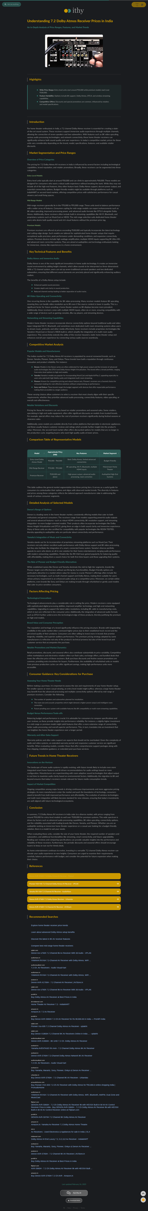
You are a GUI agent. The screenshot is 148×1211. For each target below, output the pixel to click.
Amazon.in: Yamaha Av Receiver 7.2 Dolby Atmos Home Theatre (59, 1124)
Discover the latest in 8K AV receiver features (50, 939)
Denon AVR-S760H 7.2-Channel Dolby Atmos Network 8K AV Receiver (61, 1056)
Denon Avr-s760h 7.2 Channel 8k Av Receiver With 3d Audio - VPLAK (61, 953)
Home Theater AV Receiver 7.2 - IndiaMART (50, 1004)
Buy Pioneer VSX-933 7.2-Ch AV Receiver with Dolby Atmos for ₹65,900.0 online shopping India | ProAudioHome (73, 1086)
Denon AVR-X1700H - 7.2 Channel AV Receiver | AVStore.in (57, 982)
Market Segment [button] (110, 453)
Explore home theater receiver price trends (49, 925)
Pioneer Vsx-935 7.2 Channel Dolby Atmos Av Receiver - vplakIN (59, 1026)
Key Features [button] (81, 453)
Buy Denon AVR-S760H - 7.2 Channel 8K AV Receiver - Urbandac (59, 1078)
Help (69, 1208)
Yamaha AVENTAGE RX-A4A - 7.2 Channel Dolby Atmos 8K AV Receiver (62, 1048)
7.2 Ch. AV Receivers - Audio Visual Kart (48, 968)
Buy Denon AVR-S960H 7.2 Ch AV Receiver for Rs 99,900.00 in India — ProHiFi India (68, 1019)
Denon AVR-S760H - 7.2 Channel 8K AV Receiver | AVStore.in (58, 1154)
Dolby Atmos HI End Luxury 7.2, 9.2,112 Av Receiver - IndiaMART (59, 1139)
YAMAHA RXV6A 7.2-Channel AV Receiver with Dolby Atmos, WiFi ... (61, 960)
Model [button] (36, 453)
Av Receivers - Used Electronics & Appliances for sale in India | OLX (60, 1132)
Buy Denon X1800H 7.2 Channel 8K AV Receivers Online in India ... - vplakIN (64, 1034)
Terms (83, 1208)
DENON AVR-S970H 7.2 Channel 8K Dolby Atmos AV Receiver (58, 1117)
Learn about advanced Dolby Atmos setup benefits (53, 932)
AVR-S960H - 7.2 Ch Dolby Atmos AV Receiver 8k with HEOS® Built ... (61, 1168)
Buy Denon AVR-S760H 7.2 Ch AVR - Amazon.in (52, 1176)
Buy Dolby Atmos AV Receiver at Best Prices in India (53, 997)
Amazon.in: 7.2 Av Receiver (43, 1012)
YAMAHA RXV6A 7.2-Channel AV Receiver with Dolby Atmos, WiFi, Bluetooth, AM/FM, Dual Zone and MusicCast (75, 1096)
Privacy (75, 1208)
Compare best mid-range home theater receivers (52, 946)
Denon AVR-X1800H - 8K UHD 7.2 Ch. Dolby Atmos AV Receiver (59, 1041)
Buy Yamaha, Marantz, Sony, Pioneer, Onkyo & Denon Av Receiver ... (61, 1070)
